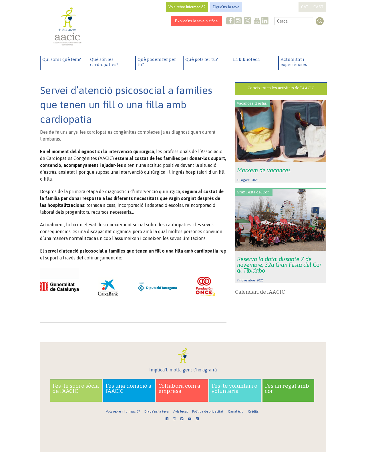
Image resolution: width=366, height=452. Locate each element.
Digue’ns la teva (226, 7)
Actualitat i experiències (294, 62)
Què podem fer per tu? (157, 62)
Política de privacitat (207, 411)
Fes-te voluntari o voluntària (234, 388)
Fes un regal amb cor (287, 388)
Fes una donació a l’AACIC (129, 388)
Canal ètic (235, 411)
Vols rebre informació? (186, 7)
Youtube (256, 21)
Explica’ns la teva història (196, 21)
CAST (318, 7)
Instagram (238, 21)
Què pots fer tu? (201, 59)
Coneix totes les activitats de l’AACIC (281, 87)
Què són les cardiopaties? (104, 62)
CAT (304, 7)
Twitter (247, 21)
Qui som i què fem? (61, 59)
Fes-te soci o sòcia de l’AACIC (75, 388)
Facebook (230, 21)
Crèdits (253, 411)
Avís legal (180, 411)
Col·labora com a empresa (179, 388)
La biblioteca (246, 59)
